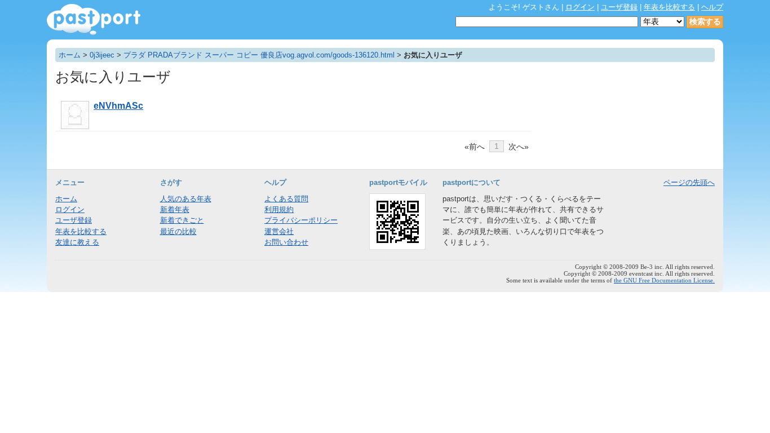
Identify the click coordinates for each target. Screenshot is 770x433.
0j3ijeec (102, 55)
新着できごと (182, 220)
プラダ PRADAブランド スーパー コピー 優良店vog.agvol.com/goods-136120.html (259, 55)
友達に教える (77, 242)
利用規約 (279, 209)
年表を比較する (669, 7)
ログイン (580, 7)
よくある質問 (286, 199)
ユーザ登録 (619, 7)
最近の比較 (178, 231)
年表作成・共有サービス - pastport (93, 19)
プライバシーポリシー (301, 220)
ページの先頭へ (689, 182)
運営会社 (279, 231)
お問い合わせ (286, 242)
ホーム (70, 55)
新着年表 (174, 209)
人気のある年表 (185, 199)
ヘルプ (712, 7)
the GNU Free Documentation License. (664, 280)
